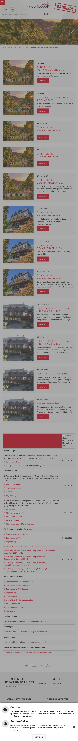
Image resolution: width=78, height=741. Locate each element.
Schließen (39, 737)
